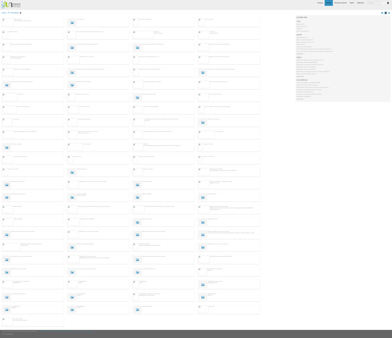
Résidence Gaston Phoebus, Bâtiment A (219, 44)
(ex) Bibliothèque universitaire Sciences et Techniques (223, 170)
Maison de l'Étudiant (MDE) (151, 106)
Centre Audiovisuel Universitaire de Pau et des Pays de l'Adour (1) (314, 49)
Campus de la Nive (14, 169)
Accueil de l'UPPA (44, 331)
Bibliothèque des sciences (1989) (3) (306, 67)
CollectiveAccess (10, 334)
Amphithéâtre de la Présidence (147, 295)
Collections (360, 3)
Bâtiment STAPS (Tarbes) (18, 181)
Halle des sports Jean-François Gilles (88, 131)
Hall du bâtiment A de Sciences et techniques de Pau (158, 131)
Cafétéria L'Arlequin (82, 169)
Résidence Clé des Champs (84, 81)
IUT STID (147, 120)
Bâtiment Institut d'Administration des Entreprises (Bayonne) (94, 206)
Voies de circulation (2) (303, 31)
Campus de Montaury (208, 156)
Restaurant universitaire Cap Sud (218, 81)
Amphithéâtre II (82, 281)
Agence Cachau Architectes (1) (305, 39)
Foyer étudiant (219, 131)
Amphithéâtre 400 (212, 282)
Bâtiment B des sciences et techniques (218, 243)
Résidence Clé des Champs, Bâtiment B (149, 69)
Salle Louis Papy (209, 19)
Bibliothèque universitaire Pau (88, 256)
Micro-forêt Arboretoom (23, 106)
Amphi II (80, 282)
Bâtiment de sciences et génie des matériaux (154, 231)
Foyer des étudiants (17, 144)
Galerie (352, 3)
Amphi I (141, 282)
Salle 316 (212, 31)
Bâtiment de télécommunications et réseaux (23, 231)
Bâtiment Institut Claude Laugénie (219, 206)
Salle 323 (156, 31)
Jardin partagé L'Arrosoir (84, 119)
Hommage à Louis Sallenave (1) (305, 91)
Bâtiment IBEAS (18, 219)
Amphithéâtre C (212, 293)
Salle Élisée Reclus (13, 31)
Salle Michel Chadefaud (145, 19)
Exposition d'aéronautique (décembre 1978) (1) (309, 89)
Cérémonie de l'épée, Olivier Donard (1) (307, 85)
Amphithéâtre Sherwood (148, 268)
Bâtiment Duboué (147, 219)
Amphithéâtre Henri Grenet (215, 281)
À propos (320, 3)
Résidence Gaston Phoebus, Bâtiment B (153, 44)
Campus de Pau (77, 156)
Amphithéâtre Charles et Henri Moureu (149, 293)
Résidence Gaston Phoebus (18, 56)
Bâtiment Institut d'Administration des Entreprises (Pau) (159, 206)
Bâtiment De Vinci (212, 219)
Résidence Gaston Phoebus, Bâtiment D (21, 44)
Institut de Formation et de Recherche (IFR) (149, 245)
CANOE (146, 144)
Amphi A (79, 307)
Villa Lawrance (18, 19)
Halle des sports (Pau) (83, 133)
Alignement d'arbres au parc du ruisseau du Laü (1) (310, 60)
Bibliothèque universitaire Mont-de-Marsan (153, 256)
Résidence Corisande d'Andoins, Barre (219, 56)
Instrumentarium (214, 33)
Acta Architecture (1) (302, 37)
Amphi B (14, 307)
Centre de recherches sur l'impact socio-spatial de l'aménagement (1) (315, 51)
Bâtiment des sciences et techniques (89, 231)
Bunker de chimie (148, 169)
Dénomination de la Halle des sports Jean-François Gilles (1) (313, 87)
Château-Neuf (87, 144)
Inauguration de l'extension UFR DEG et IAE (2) (309, 94)
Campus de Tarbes (208, 144)
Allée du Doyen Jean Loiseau (20, 320)
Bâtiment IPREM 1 (147, 194)
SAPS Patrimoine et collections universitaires (63, 331)
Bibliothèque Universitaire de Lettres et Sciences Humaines (95, 257)
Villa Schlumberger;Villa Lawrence (22, 20)
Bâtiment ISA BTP (81, 195)
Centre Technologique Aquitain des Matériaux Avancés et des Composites (162, 145)
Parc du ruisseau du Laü (215, 94)
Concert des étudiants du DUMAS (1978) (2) (308, 82)
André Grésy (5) (301, 44)
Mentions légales (88, 331)
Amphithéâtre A (81, 306)
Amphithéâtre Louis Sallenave (215, 268)
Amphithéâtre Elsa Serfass (18, 293)
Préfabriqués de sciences (82, 94)
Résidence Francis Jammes (87, 56)
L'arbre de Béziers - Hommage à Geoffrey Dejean (217, 106)
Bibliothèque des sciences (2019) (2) (306, 69)
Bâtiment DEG (24, 245)
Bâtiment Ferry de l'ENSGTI (87, 219)
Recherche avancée (340, 3)
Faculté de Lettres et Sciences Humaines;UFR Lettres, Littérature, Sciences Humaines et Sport (231, 232)
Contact (79, 331)
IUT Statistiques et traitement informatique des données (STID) (161, 119)
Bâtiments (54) (300, 24)
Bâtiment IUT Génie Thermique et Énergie (221, 181)
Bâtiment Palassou (147, 181)
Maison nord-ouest (84, 106)
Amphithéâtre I (143, 281)
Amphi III (209, 270)
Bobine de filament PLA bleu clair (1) (306, 73)
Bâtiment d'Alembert (144, 243)
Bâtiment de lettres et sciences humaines (218, 231)
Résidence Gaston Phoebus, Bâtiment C (87, 44)
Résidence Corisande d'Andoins (22, 69)
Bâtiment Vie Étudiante (216, 169)
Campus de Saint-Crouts (20, 156)
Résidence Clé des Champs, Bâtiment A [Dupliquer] (221, 69)
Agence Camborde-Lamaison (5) (305, 42)
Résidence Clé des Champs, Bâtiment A (22, 81)
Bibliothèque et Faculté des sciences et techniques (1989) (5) (313, 71)
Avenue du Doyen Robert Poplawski (86, 268)
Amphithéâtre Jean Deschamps (21, 281)
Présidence (21, 94)
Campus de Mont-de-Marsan (146, 156)
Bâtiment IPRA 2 (212, 194)
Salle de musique (158, 33)
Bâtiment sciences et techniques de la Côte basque (93, 181)
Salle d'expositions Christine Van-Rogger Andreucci (90, 31)
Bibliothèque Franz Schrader (19, 268)
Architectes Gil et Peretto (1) (304, 46)
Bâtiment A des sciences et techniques (22, 256)
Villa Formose (80, 19)
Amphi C (210, 295)
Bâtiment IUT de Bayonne (19, 194)
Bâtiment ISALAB (81, 194)
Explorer (328, 3)
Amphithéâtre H (17, 282)
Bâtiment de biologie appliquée (85, 243)
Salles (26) (299, 28)
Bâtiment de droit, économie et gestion (31, 243)
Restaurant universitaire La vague (152, 81)
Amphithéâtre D (81, 293)
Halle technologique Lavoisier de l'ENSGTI (25, 131)
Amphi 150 (212, 306)
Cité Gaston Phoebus (16, 58)
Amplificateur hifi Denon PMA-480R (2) (307, 62)
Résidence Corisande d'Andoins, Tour (149, 56)
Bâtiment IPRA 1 (17, 206)
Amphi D (79, 295)
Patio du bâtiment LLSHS (149, 94)
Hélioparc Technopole (213, 119)
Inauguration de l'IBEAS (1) (304, 96)
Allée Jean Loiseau (18, 318)
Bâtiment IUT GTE (214, 183)
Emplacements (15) (302, 26)
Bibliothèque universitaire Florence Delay (221, 256)
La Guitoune (16, 119)
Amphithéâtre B (16, 306)
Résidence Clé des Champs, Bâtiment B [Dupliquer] (90, 69)
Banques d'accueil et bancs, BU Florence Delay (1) (310, 64)
